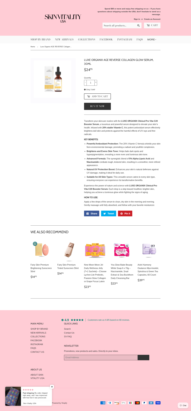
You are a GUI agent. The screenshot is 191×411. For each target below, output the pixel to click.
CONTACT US (37, 352)
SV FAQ (68, 336)
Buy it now (97, 106)
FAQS (140, 39)
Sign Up (143, 357)
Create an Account (152, 19)
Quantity (87, 78)
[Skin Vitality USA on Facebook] (153, 392)
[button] (52, 387)
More (151, 39)
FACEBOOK (106, 39)
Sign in (137, 19)
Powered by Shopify (59, 403)
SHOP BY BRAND (40, 39)
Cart (154, 25)
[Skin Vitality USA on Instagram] (158, 392)
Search (67, 329)
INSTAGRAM (124, 39)
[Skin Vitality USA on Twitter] (149, 392)
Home (33, 47)
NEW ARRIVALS (64, 39)
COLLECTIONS (86, 39)
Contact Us (69, 333)
